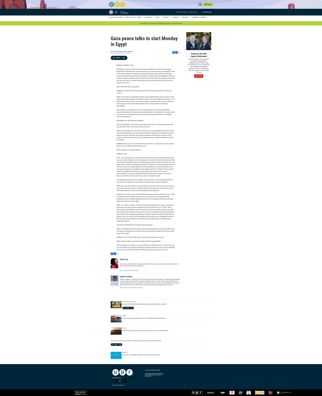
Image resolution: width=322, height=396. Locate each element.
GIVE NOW (199, 76)
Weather (185, 17)
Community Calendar (199, 17)
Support (166, 17)
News (139, 17)
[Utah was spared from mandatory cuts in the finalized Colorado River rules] (116, 318)
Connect (176, 17)
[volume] (116, 12)
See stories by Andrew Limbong (131, 287)
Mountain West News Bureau (129, 301)
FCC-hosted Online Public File (152, 370)
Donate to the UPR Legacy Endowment (199, 55)
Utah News (124, 352)
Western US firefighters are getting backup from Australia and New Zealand (144, 304)
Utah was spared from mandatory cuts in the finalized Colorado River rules (144, 318)
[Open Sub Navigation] (142, 17)
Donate (208, 4)
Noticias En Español (116, 17)
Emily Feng (119, 51)
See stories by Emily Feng (129, 270)
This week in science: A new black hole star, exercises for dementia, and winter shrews (136, 340)
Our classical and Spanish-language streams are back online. (161, 23)
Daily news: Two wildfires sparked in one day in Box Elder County (141, 355)
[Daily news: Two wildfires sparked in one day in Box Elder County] (116, 355)
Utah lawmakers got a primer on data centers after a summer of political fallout (145, 330)
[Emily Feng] (114, 263)
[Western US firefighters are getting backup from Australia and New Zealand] (116, 304)
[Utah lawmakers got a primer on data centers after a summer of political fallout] (116, 331)
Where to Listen (130, 17)
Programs (148, 17)
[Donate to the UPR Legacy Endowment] (198, 41)
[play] (111, 12)
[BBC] (222, 392)
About (157, 17)
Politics (124, 315)
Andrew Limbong (127, 51)
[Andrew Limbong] (114, 281)
